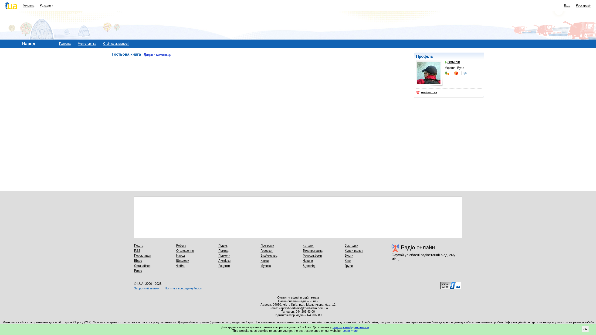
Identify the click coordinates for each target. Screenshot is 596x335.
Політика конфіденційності (183, 288)
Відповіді (309, 266)
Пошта (138, 245)
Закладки (351, 245)
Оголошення (185, 250)
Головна (28, 5)
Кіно (348, 260)
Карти (265, 260)
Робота (181, 245)
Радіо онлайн (418, 247)
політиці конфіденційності (351, 327)
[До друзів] (447, 73)
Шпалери (182, 260)
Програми (267, 245)
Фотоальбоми (312, 255)
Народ (180, 255)
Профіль (424, 56)
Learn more (350, 330)
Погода (223, 250)
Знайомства (269, 255)
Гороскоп (267, 250)
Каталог (308, 245)
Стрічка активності (116, 43)
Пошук (222, 245)
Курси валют (354, 250)
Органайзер (142, 266)
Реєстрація (583, 5)
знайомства (429, 92)
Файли (180, 266)
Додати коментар (157, 55)
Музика (266, 266)
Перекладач (142, 255)
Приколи (224, 255)
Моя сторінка (87, 43)
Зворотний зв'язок (146, 288)
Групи (349, 266)
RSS (137, 250)
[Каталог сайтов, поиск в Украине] (450, 284)
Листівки (224, 260)
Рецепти (224, 266)
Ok (585, 329)
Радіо (138, 270)
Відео (138, 260)
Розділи (45, 5)
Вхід (567, 5)
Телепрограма (312, 250)
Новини (308, 260)
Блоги (349, 255)
